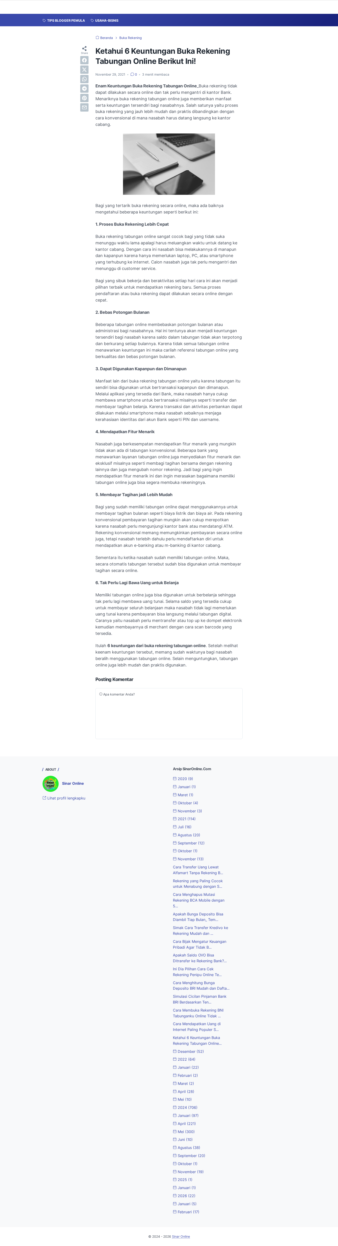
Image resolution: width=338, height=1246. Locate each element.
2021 (186, 819)
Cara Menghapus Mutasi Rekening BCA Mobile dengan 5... (198, 900)
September (191, 843)
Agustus (188, 835)
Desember (190, 1051)
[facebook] (84, 60)
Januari (186, 786)
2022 (186, 1059)
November (189, 811)
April (185, 1091)
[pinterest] (84, 98)
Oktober (187, 803)
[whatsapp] (84, 79)
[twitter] (84, 69)
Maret (185, 795)
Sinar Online (73, 783)
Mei (184, 1099)
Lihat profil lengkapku (65, 798)
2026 (186, 1195)
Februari (187, 1075)
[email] (84, 107)
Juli (184, 827)
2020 (185, 778)
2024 (187, 1107)
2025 (184, 1179)
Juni (185, 1139)
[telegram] (84, 88)
